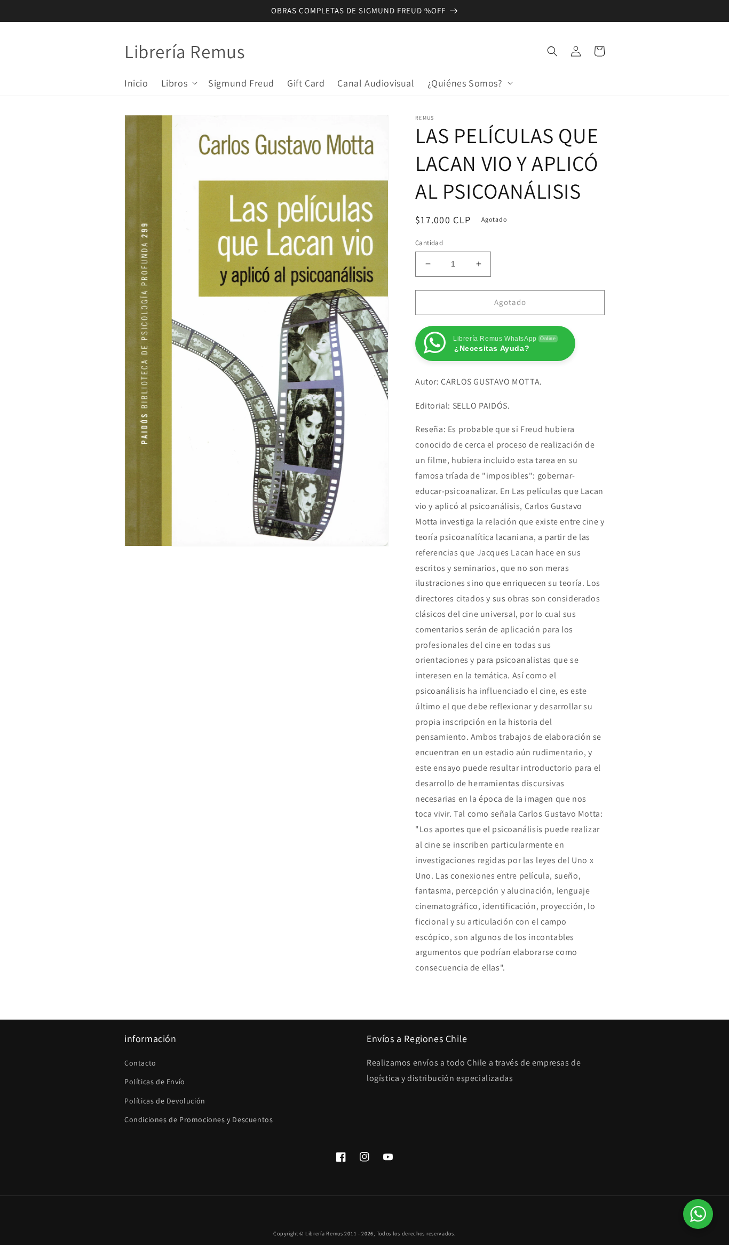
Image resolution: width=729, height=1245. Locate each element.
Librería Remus (324, 1233)
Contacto (140, 1063)
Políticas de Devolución (164, 1101)
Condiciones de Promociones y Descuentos (198, 1119)
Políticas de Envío (154, 1081)
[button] (178, 82)
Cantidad (429, 242)
